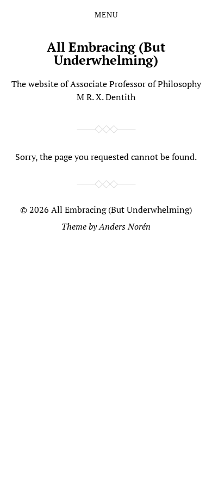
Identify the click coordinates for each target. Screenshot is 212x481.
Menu (106, 14)
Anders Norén (125, 226)
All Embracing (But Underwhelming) (106, 53)
